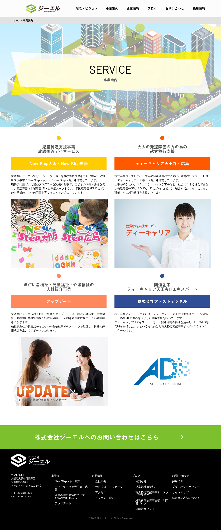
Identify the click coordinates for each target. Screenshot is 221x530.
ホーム (16, 20)
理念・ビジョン (86, 8)
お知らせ (140, 481)
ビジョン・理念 (104, 497)
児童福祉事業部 (145, 486)
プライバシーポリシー (186, 486)
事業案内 (112, 8)
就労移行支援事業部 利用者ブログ (152, 502)
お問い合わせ (174, 8)
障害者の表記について (186, 497)
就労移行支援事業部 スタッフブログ (152, 494)
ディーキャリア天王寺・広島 (71, 488)
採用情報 (199, 8)
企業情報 (133, 8)
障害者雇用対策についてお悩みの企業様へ (70, 496)
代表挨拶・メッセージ (109, 486)
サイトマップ (180, 492)
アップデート (63, 503)
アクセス (100, 492)
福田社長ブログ (145, 508)
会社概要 (100, 481)
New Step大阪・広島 (68, 481)
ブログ (152, 8)
